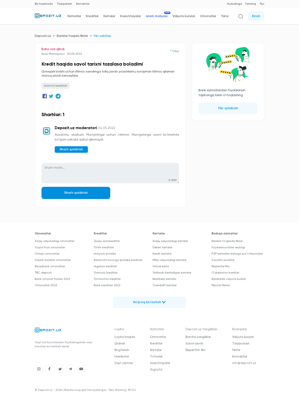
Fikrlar (236, 350)
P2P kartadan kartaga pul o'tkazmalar (237, 253)
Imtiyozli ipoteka (105, 253)
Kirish (256, 16)
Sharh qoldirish (76, 193)
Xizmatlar (74, 16)
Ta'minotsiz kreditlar (107, 279)
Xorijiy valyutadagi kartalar (170, 241)
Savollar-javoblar (223, 260)
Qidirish (120, 343)
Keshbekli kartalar (164, 279)
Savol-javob (194, 343)
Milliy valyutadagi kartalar (170, 260)
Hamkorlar (122, 356)
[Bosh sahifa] (48, 17)
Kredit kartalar (162, 253)
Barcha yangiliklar (198, 337)
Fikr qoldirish (228, 108)
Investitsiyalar (130, 16)
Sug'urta (156, 369)
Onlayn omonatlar (47, 253)
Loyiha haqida (125, 337)
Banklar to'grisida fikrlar (227, 241)
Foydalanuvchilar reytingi (228, 247)
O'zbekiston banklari (225, 272)
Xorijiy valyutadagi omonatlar (54, 241)
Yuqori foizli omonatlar (50, 247)
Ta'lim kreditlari (104, 247)
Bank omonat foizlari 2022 (52, 279)
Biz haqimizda (44, 4)
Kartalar (109, 16)
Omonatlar (208, 16)
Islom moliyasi (157, 16)
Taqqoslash (64, 4)
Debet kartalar (162, 247)
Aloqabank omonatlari (50, 266)
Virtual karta (161, 266)
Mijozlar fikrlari (221, 285)
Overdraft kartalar (165, 285)
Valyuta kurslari (183, 16)
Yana (224, 16)
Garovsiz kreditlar (105, 272)
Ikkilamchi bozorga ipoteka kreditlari (118, 260)
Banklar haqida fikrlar (72, 36)
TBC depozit (43, 272)
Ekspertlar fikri (221, 266)
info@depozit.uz (244, 363)
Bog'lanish (122, 350)
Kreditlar (92, 16)
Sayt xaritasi (124, 363)
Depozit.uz (43, 36)
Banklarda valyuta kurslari (229, 279)
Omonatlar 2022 (46, 285)
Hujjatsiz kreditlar (105, 266)
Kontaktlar (82, 4)
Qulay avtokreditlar (107, 241)
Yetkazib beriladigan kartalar (172, 272)
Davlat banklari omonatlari (53, 260)
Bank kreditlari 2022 (107, 285)
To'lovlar (156, 356)
